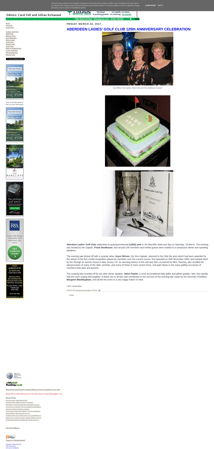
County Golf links (12, 50)
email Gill (9, 25)
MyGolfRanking (11, 38)
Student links (10, 44)
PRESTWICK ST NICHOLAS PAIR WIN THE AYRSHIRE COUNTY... (23, 404)
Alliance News (11, 36)
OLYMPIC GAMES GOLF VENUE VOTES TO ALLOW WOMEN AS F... (24, 415)
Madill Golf (9, 34)
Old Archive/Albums (13, 428)
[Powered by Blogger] (11, 438)
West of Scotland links (13, 48)
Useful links (10, 42)
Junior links (10, 46)
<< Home (71, 295)
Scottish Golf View (12, 32)
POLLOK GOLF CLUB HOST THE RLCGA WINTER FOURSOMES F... (24, 407)
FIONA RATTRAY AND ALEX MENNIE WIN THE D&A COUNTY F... (22, 420)
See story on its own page (83, 290)
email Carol (10, 27)
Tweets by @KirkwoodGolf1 (15, 440)
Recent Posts (10, 55)
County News (77, 286)
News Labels (10, 40)
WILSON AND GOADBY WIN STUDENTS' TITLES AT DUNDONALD (23, 411)
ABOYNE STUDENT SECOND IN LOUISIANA (17, 409)
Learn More (150, 5)
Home (8, 23)
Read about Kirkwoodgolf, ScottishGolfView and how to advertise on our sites (33, 389)
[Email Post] (99, 290)
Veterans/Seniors (12, 53)
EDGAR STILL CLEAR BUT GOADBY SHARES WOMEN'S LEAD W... (23, 417)
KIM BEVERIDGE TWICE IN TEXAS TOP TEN (18, 413)
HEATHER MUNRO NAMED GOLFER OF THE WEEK (19, 402)
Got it (160, 5)
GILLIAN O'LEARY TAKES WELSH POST (16, 400)
